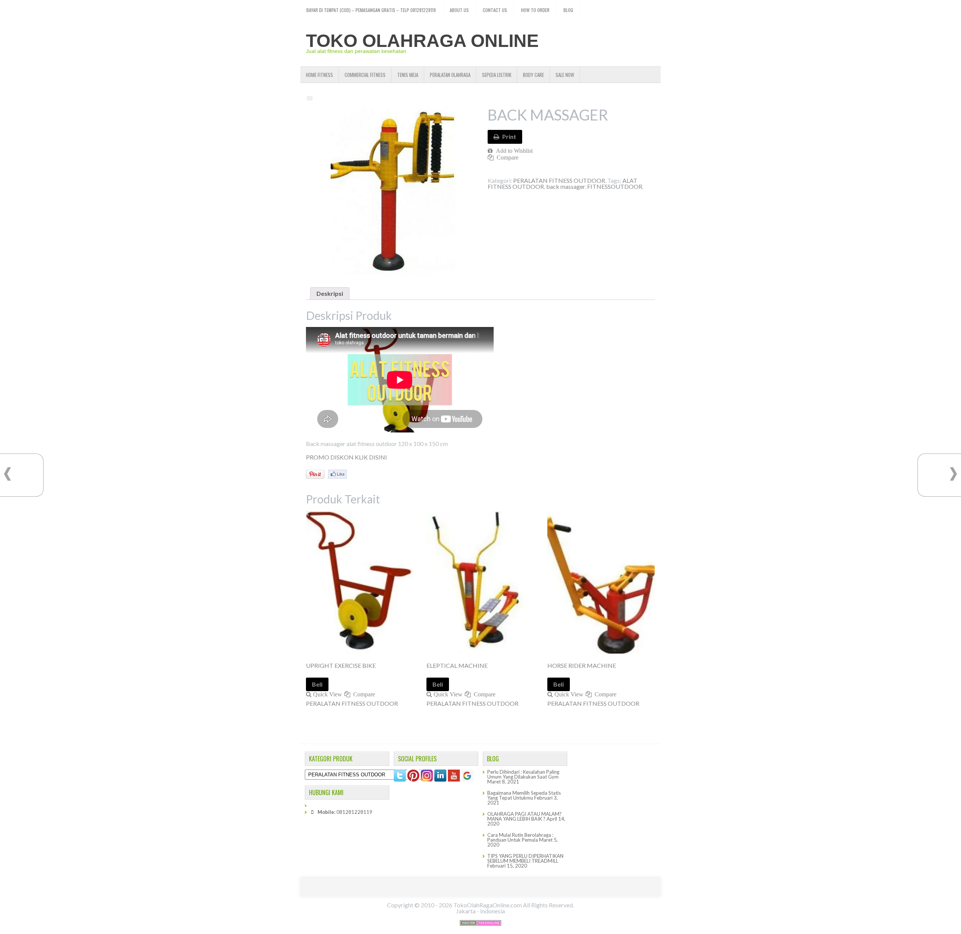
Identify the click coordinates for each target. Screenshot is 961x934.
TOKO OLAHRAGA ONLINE (422, 41)
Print (509, 136)
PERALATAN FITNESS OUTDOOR (559, 180)
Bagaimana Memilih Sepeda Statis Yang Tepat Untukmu (524, 795)
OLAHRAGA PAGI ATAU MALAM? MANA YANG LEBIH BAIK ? (524, 816)
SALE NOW (565, 74)
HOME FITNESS (319, 74)
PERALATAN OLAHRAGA (450, 74)
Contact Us (495, 10)
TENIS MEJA (407, 74)
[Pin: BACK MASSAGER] (315, 474)
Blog (568, 10)
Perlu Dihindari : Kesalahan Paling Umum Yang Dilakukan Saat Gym (523, 774)
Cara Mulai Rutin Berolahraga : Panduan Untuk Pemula (520, 837)
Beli (317, 684)
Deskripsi (329, 293)
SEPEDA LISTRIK (496, 74)
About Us (459, 10)
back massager (565, 186)
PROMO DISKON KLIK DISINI (346, 457)
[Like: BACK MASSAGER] (337, 474)
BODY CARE (533, 74)
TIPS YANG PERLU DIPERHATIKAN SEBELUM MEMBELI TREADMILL (525, 858)
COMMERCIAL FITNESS (365, 74)
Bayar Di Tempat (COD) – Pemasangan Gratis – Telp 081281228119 (371, 10)
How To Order (535, 10)
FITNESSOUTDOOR (614, 186)
